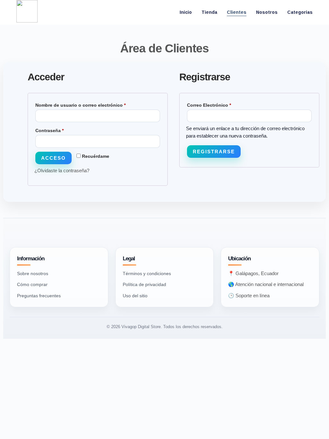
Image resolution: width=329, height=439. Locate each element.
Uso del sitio (135, 295)
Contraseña (61, 129)
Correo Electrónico (221, 104)
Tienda (209, 12)
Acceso (53, 158)
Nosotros (267, 12)
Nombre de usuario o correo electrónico (92, 104)
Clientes (236, 12)
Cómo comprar (32, 284)
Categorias (300, 12)
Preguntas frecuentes (39, 295)
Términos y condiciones (147, 273)
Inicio (186, 12)
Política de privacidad (144, 284)
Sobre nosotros (32, 273)
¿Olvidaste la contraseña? (61, 170)
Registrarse (214, 151)
